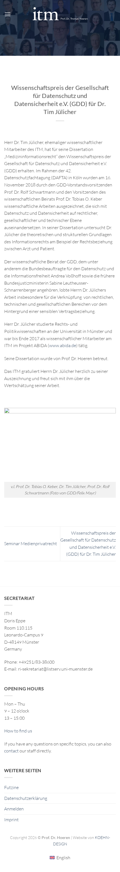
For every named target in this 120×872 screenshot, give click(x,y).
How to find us (18, 731)
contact (11, 751)
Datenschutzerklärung (25, 798)
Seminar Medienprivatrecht (30, 543)
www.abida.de (62, 345)
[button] (7, 14)
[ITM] (60, 14)
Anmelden (14, 809)
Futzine (11, 787)
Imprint (11, 819)
